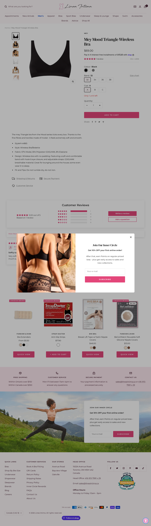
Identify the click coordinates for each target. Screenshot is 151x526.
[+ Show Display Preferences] (146, 521)
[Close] (131, 237)
